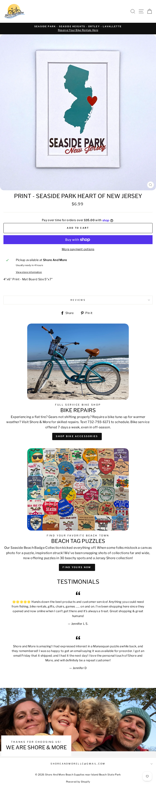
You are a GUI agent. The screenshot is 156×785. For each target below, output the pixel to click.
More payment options (78, 249)
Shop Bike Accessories (77, 436)
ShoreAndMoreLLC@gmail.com (78, 763)
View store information (29, 272)
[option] (78, 28)
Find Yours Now (77, 567)
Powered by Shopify (78, 781)
